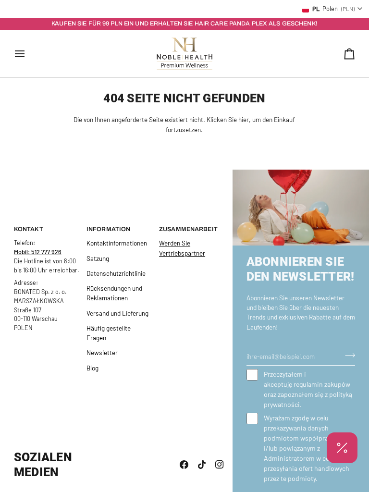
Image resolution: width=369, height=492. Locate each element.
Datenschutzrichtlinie (116, 273)
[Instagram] (219, 464)
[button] (342, 447)
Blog (92, 368)
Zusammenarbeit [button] (188, 229)
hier (243, 119)
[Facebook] (184, 464)
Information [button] (108, 229)
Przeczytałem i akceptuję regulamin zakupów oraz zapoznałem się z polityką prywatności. (308, 389)
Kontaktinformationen (116, 243)
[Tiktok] (202, 464)
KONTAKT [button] (28, 229)
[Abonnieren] (347, 355)
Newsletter (102, 352)
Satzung (97, 258)
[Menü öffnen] (28, 53)
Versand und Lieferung (117, 313)
